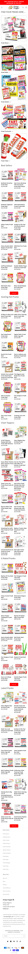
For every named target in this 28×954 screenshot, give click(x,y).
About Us (5, 878)
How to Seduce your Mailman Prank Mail (20, 355)
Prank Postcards (6, 131)
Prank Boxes (5, 43)
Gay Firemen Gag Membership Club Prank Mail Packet (19, 508)
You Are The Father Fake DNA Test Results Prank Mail (19, 463)
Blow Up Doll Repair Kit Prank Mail (20, 286)
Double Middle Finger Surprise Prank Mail (20, 266)
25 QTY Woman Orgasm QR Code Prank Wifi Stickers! (7, 442)
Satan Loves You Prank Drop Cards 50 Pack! (7, 485)
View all (14, 293)
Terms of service (6, 891)
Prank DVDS (5, 859)
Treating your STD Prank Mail (19, 416)
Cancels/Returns (7, 887)
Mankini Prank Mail (20, 657)
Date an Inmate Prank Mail (5, 396)
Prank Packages (6, 862)
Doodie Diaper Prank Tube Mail (20, 677)
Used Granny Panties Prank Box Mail (20, 817)
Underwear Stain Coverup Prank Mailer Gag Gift (19, 772)
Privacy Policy (6, 894)
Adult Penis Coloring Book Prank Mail (20, 315)
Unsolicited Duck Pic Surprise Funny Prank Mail (7, 551)
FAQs (4, 881)
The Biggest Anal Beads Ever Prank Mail (19, 375)
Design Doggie (15, 952)
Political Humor (6, 843)
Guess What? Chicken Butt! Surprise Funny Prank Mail (7, 463)
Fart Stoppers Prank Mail (20, 396)
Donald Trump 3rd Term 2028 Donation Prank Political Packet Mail (20, 708)
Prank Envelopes (7, 853)
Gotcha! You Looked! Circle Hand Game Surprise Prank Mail (7, 375)
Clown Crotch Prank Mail (7, 596)
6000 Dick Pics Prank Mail (20, 246)
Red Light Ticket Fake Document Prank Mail (19, 551)
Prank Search (6, 833)
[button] (1, 7)
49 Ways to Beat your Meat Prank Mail (7, 315)
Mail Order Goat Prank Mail (6, 286)
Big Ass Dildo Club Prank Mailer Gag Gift (6, 508)
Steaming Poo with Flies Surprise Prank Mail (7, 529)
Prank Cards (6, 869)
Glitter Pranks (6, 840)
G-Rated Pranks (6, 837)
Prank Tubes (5, 161)
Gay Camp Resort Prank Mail (6, 335)
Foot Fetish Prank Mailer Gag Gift (6, 751)
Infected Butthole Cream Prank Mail (19, 205)
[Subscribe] (23, 936)
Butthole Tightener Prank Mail (7, 205)
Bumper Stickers (6, 850)
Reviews (5, 884)
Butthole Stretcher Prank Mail (6, 184)
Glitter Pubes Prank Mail (7, 225)
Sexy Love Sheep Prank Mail (6, 677)
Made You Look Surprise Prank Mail (7, 729)
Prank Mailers (5, 102)
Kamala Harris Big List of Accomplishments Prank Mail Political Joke (7, 795)
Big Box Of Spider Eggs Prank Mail (19, 616)
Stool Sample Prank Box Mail (20, 751)
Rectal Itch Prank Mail (6, 355)
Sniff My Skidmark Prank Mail (6, 266)
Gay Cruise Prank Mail (6, 416)
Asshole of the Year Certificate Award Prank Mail (19, 226)
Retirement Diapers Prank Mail (20, 596)
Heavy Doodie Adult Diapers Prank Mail (7, 246)
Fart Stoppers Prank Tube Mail (20, 576)
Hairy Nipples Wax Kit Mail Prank (19, 441)
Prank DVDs (4, 72)
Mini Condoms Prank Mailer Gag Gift (7, 771)
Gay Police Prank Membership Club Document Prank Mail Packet (19, 486)
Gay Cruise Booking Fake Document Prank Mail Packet (20, 184)
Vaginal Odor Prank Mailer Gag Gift (20, 335)
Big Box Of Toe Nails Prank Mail (7, 576)
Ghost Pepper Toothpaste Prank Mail (6, 617)
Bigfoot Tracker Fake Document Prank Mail (20, 529)
